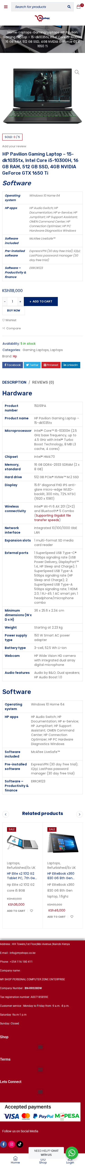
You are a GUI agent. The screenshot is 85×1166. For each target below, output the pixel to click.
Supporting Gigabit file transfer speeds (52, 517)
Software (16, 692)
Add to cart (42, 301)
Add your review (14, 146)
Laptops (25, 32)
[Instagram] (11, 1144)
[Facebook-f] (3, 1144)
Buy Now (13, 310)
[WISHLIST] (31, 910)
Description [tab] (14, 382)
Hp (15, 356)
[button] (77, 72)
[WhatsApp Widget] (72, 1153)
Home (12, 32)
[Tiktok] (19, 1144)
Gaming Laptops (46, 32)
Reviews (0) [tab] (43, 382)
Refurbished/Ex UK (21, 867)
